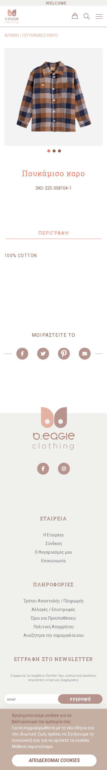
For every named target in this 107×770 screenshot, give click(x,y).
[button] (48, 150)
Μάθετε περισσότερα (32, 746)
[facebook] (43, 469)
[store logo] (29, 16)
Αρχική (11, 35)
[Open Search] (87, 16)
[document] (54, 739)
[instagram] (64, 469)
